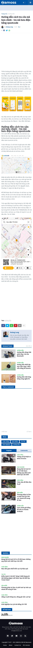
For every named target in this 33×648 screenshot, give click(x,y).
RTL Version (26, 645)
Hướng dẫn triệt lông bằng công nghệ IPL (24, 378)
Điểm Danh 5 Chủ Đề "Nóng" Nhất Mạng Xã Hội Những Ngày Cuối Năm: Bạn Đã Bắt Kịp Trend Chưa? (15, 578)
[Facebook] (4, 30)
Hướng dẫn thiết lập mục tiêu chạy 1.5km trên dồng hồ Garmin (24, 366)
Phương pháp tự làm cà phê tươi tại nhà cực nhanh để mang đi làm (24, 497)
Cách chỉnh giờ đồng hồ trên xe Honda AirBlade (24, 509)
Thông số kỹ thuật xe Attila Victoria (24, 457)
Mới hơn (4, 431)
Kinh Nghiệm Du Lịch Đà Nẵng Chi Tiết (14, 604)
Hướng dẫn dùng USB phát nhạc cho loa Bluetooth (24, 354)
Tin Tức (23, 441)
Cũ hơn (29, 431)
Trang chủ (4, 14)
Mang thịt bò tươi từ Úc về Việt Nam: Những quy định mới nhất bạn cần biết (24, 471)
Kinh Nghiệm (6, 444)
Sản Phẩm (15, 441)
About (10, 645)
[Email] (20, 325)
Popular (9, 450)
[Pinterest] (15, 325)
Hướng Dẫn (11, 14)
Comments (24, 450)
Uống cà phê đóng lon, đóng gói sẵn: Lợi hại (16, 597)
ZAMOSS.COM (19, 642)
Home (5, 645)
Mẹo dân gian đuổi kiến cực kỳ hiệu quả (14, 569)
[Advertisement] (16, 51)
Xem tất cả (29, 346)
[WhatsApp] (9, 30)
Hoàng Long (14, 332)
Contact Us (17, 645)
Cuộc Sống (6, 441)
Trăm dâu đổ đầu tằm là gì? (24, 483)
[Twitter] (7, 30)
